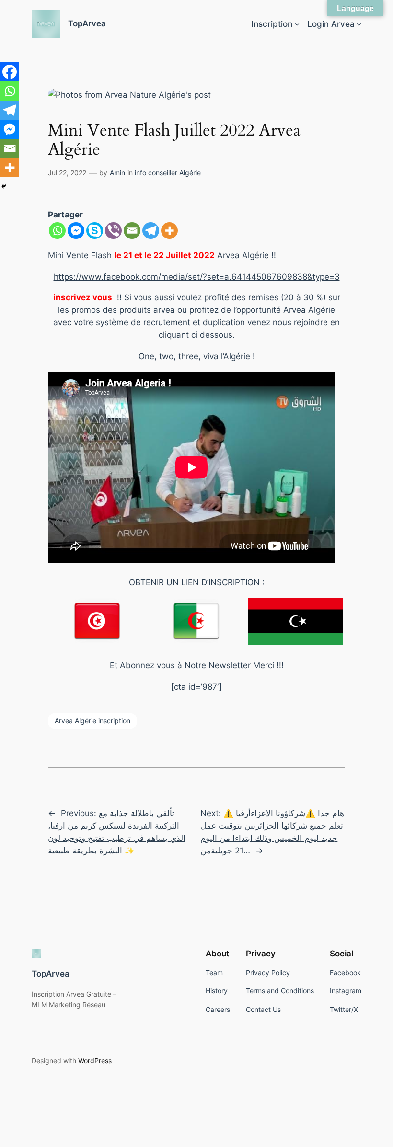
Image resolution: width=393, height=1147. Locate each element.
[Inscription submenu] (297, 24)
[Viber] (113, 230)
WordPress (95, 1060)
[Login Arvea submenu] (359, 24)
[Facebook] (9, 71)
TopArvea (87, 23)
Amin (117, 173)
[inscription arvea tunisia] (97, 621)
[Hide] (4, 186)
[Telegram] (150, 230)
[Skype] (94, 230)
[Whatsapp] (57, 230)
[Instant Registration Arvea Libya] (295, 621)
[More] (169, 230)
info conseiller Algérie (168, 173)
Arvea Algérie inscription (92, 720)
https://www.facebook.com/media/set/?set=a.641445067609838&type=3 (197, 277)
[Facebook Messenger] (76, 230)
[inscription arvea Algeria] (197, 621)
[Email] (132, 230)
